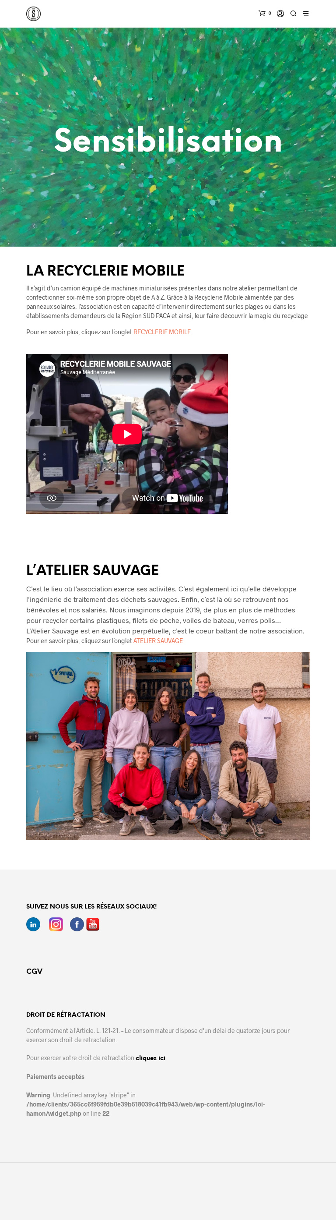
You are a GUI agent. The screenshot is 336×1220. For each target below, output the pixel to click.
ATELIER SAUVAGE (158, 640)
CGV (34, 972)
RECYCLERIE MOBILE (162, 332)
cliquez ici (150, 1058)
